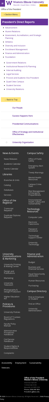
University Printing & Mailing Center (12, 265)
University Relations (15, 89)
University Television (8, 284)
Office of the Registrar (9, 201)
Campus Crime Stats (34, 185)
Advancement (11, 27)
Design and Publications (9, 272)
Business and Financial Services (36, 268)
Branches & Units (11, 180)
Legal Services (12, 74)
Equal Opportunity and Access (36, 275)
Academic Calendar (12, 164)
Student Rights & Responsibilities (11, 347)
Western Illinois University (28, 2)
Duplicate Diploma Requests (12, 216)
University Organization (23, 142)
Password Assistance (33, 230)
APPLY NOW (43, 5)
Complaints (9, 353)
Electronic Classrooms (33, 223)
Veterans (6, 367)
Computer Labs (35, 217)
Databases (8, 190)
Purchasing (33, 285)
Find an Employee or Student (36, 298)
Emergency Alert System (35, 167)
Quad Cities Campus (15, 81)
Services (7, 195)
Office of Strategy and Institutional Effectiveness (27, 133)
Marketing (8, 278)
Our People (17, 108)
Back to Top (10, 100)
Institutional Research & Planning (21, 66)
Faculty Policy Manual (10, 325)
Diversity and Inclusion (15, 45)
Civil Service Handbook (9, 340)
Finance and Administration (17, 53)
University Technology (33, 243)
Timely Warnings (36, 172)
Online (33, 5)
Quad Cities (25, 5)
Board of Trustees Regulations (12, 318)
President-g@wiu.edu (32, 392)
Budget (31, 262)
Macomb (16, 5)
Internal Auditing (13, 70)
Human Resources (36, 280)
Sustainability (35, 363)
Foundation (10, 57)
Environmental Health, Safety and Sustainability (36, 202)
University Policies (12, 312)
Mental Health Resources (34, 178)
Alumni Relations (12, 31)
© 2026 (2, 396)
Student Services (13, 85)
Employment (20, 363)
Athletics (9, 42)
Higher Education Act (11, 297)
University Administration (35, 309)
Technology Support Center (35, 236)
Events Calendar (11, 168)
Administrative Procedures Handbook (10, 332)
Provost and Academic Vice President (22, 78)
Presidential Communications (25, 124)
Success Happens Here (22, 116)
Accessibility (7, 363)
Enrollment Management (16, 49)
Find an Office (34, 304)
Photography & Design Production (12, 290)
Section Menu (11, 14)
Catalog (7, 185)
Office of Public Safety (35, 160)
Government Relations (16, 62)
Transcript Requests (8, 209)
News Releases (10, 159)
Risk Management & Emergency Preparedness (36, 193)
